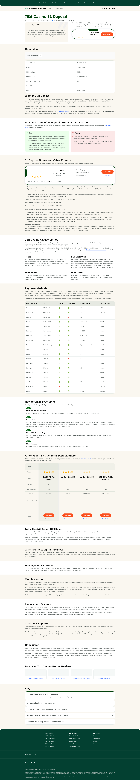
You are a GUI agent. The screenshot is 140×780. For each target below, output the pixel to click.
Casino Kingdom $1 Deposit (36, 678)
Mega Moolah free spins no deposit (96, 250)
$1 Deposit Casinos (50, 736)
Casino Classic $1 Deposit (58, 678)
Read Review (48, 518)
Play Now (49, 515)
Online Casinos (43, 3)
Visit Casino (107, 34)
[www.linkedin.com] (28, 39)
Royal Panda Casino (74, 746)
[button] (70, 694)
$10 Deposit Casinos (50, 741)
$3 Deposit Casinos (50, 743)
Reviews (86, 3)
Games (95, 3)
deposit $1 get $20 (86, 458)
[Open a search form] (113, 3)
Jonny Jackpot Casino (74, 738)
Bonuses (66, 3)
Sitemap (95, 741)
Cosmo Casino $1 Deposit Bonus (81, 678)
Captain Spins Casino (74, 743)
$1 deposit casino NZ (64, 111)
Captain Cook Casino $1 (104, 678)
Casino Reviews (97, 743)
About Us (95, 736)
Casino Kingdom (73, 741)
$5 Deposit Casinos (50, 738)
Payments (76, 3)
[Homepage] (33, 734)
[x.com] (33, 39)
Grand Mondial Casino (75, 736)
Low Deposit (55, 3)
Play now (107, 171)
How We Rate (96, 738)
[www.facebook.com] (30, 39)
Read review (107, 175)
